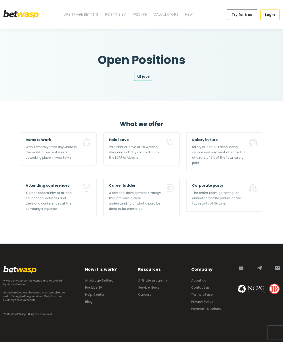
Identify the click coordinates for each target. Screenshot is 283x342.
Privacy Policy (202, 301)
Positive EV (115, 14)
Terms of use (202, 294)
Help (189, 14)
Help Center (95, 294)
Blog (88, 301)
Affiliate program (152, 280)
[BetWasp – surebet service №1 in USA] (21, 14)
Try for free (242, 14)
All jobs (143, 76)
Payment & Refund (206, 308)
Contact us (200, 287)
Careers (144, 294)
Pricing (140, 14)
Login (270, 14)
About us (198, 280)
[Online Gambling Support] (251, 289)
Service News (148, 287)
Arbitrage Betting (81, 14)
